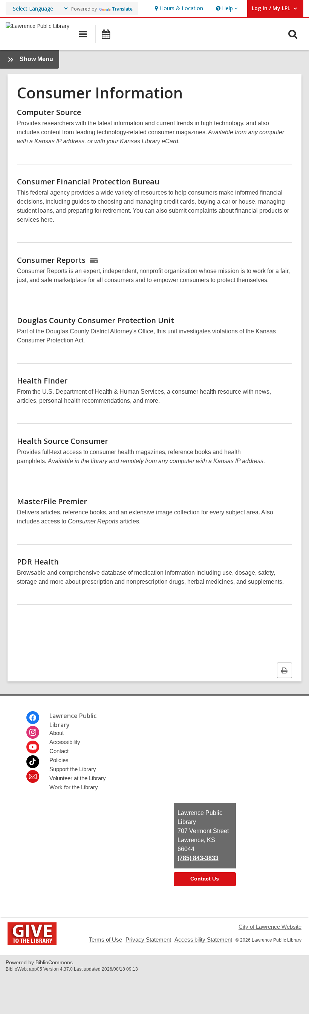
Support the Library (72, 769)
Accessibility (64, 742)
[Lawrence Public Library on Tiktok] (32, 761)
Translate (122, 9)
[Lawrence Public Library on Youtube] (32, 747)
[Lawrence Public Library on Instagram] (32, 732)
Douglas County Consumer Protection (95, 320)
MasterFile (52, 501)
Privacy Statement (148, 939)
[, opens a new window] (32, 943)
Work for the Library (73, 787)
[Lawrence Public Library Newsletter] (32, 776)
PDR (38, 562)
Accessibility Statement (203, 939)
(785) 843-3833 (198, 858)
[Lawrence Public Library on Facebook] (32, 717)
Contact (59, 751)
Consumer (51, 260)
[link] (178, 8)
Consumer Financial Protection (88, 181)
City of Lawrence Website (270, 926)
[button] (226, 8)
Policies (59, 760)
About (56, 733)
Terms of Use (105, 939)
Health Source (62, 441)
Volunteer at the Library (77, 778)
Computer (49, 112)
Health (42, 381)
